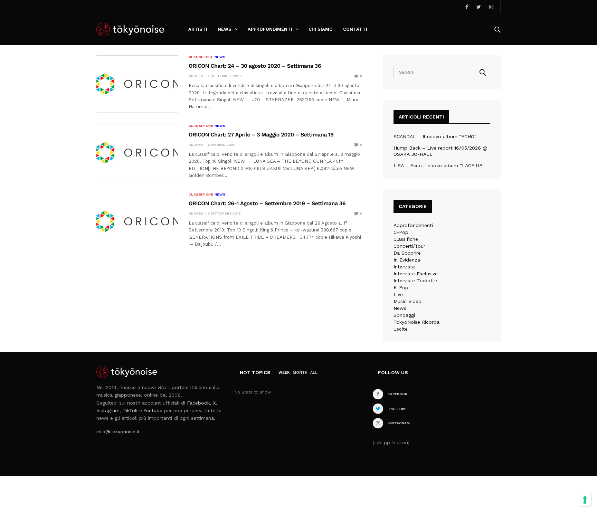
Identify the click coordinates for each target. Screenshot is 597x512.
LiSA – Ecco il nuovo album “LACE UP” (439, 165)
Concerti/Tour (409, 246)
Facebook (198, 403)
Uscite (401, 328)
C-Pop (401, 232)
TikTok (130, 410)
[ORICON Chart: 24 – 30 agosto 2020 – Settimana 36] (137, 84)
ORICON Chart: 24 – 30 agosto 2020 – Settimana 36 (255, 66)
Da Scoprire (407, 252)
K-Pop (401, 287)
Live (398, 294)
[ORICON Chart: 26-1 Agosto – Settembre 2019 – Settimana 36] (137, 221)
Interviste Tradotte (415, 280)
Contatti (355, 29)
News (224, 29)
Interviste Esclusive (416, 273)
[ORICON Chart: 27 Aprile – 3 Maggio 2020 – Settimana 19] (137, 152)
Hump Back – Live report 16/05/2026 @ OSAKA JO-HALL (440, 151)
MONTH (300, 372)
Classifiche (201, 57)
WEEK (284, 372)
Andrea (196, 76)
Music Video (407, 301)
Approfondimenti (270, 29)
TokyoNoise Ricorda (416, 322)
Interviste (404, 266)
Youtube (152, 410)
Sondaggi (404, 315)
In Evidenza (407, 259)
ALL (314, 372)
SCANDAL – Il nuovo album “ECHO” (435, 136)
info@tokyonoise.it (118, 431)
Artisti (197, 29)
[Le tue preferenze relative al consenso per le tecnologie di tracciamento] (584, 499)
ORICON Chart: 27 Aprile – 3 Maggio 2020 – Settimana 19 (261, 134)
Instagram (108, 410)
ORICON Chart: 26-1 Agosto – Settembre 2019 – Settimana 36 (267, 203)
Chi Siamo (321, 29)
